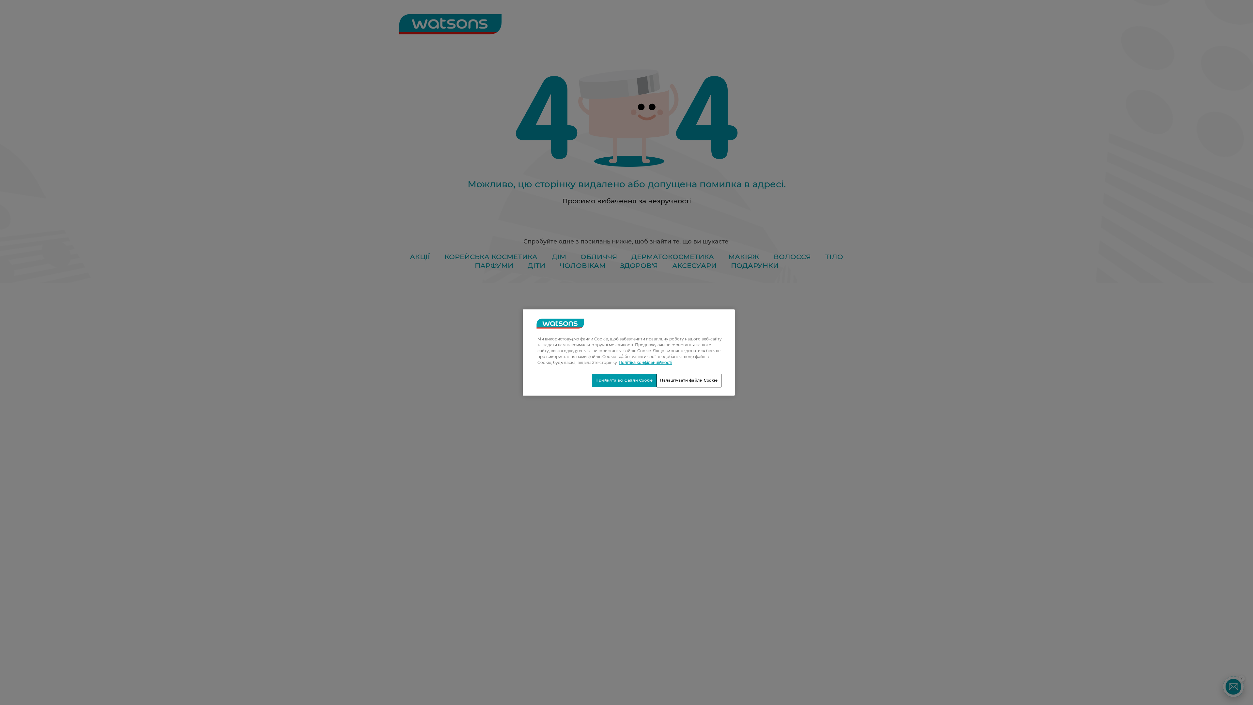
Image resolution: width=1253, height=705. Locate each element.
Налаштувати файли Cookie (689, 380)
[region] (629, 352)
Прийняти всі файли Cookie (624, 380)
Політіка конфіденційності (645, 362)
